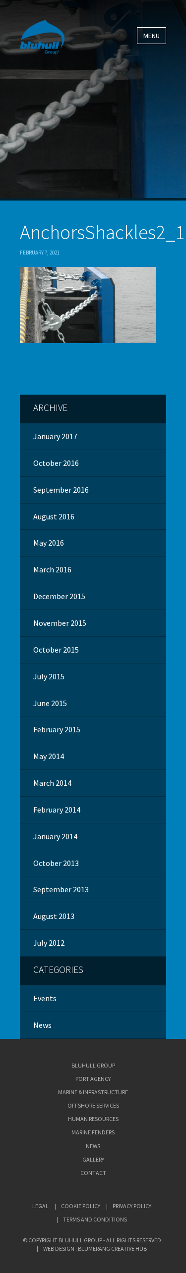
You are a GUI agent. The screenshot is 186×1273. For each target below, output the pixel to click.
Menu (151, 35)
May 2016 (48, 543)
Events (45, 998)
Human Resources (93, 1118)
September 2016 (61, 490)
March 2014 (52, 783)
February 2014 (56, 810)
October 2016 (56, 463)
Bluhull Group (93, 1065)
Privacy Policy (132, 1206)
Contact (93, 1172)
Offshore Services (93, 1105)
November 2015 (59, 623)
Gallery (93, 1159)
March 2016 (52, 569)
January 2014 (55, 836)
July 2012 (48, 943)
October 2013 (56, 863)
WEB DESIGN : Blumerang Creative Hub (95, 1248)
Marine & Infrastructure (93, 1092)
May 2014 (48, 756)
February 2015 (56, 729)
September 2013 (61, 889)
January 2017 (55, 436)
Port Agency (93, 1078)
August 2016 (53, 516)
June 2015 (50, 703)
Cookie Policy (80, 1206)
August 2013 (53, 916)
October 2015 (56, 650)
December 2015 (59, 596)
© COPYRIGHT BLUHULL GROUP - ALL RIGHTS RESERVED (92, 1240)
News (42, 1025)
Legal (40, 1206)
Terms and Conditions (95, 1219)
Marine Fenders (93, 1132)
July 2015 (48, 676)
